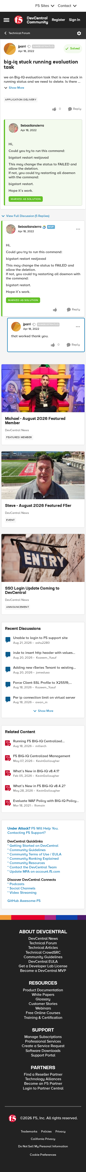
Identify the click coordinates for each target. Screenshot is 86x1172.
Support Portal (43, 1055)
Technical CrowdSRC (43, 952)
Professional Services (43, 1041)
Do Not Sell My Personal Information (43, 1146)
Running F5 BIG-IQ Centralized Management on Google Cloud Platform (45, 741)
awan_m (41, 702)
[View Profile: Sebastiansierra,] (13, 128)
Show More (16, 88)
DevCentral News (17, 430)
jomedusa (43, 672)
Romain (39, 805)
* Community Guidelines (26, 850)
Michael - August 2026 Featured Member (35, 421)
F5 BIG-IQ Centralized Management (41, 756)
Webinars (43, 1008)
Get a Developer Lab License (43, 966)
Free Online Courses (43, 1013)
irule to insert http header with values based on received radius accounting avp (46, 653)
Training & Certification (43, 1017)
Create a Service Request (43, 1046)
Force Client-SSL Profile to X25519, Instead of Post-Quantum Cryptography (44, 683)
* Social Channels (21, 888)
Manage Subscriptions (43, 1037)
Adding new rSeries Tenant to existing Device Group (43, 668)
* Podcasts (15, 884)
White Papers (43, 994)
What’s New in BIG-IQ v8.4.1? (36, 771)
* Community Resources (26, 863)
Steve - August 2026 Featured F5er (38, 506)
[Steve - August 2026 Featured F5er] (43, 475)
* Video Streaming (22, 892)
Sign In (74, 19)
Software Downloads (43, 1051)
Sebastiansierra (32, 126)
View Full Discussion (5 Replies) (27, 216)
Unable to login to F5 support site (40, 638)
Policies (46, 1131)
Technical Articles (43, 948)
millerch (40, 746)
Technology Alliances (43, 1079)
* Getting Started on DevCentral (32, 845)
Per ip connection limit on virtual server (44, 698)
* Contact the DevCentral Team (32, 867)
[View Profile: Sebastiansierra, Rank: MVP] (11, 229)
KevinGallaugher (47, 761)
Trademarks (29, 1131)
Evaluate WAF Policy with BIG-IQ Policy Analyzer (44, 801)
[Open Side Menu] (6, 19)
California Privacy (43, 1139)
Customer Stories (43, 1004)
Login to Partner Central (43, 1088)
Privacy (60, 1131)
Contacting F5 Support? (26, 832)
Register (58, 19)
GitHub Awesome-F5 (24, 901)
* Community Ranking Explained (33, 858)
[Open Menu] (79, 33)
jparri (22, 46)
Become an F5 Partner (43, 1083)
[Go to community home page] (31, 20)
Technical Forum (19, 33)
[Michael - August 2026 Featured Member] (43, 388)
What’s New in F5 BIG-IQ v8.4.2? (39, 786)
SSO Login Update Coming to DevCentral (32, 591)
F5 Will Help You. (33, 828)
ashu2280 (42, 643)
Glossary (43, 999)
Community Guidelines (43, 957)
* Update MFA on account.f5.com (33, 871)
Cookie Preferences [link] (43, 1155)
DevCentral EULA (43, 961)
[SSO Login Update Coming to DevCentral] (43, 558)
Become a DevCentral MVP (43, 971)
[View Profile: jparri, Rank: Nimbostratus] (10, 49)
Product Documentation (43, 990)
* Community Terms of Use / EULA (34, 854)
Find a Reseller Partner (43, 1074)
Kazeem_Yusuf (46, 658)
